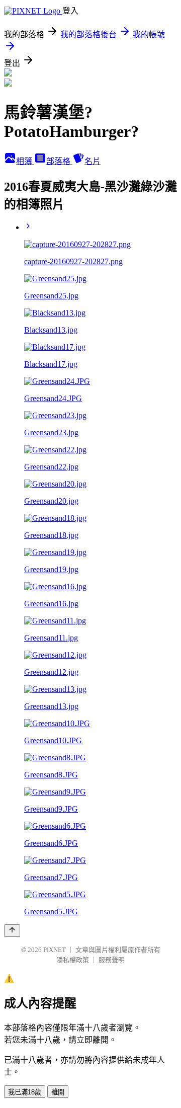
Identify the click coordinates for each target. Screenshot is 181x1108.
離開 (57, 1092)
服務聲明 (112, 960)
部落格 (59, 161)
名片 (92, 161)
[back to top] (12, 930)
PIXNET (54, 950)
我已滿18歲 (24, 1092)
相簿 (25, 161)
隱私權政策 (72, 960)
